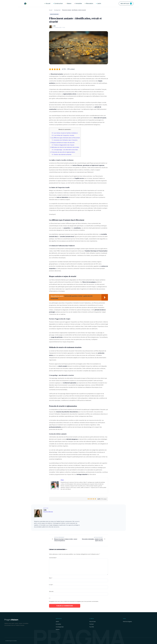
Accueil (48, 3)
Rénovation (89, 3)
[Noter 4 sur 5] (94, 499)
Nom (50, 578)
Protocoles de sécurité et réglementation (62, 152)
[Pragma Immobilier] (25, 3)
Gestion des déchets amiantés (61, 154)
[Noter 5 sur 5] (95, 499)
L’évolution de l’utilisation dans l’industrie (64, 140)
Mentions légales (127, 621)
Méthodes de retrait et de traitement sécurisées (64, 147)
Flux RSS (91, 627)
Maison (69, 3)
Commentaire (53, 557)
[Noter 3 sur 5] (92, 499)
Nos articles (126, 3)
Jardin (99, 3)
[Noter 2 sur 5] (90, 499)
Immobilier (78, 3)
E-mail (51, 584)
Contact (91, 624)
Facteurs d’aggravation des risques (63, 145)
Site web (51, 591)
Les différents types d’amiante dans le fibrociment (65, 137)
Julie (54, 25)
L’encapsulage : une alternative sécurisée (65, 149)
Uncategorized (57, 10)
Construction (58, 3)
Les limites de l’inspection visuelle (63, 135)
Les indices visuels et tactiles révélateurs (65, 133)
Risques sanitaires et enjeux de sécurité (62, 142)
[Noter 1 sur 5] (88, 499)
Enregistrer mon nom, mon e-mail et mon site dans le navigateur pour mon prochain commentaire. (74, 601)
